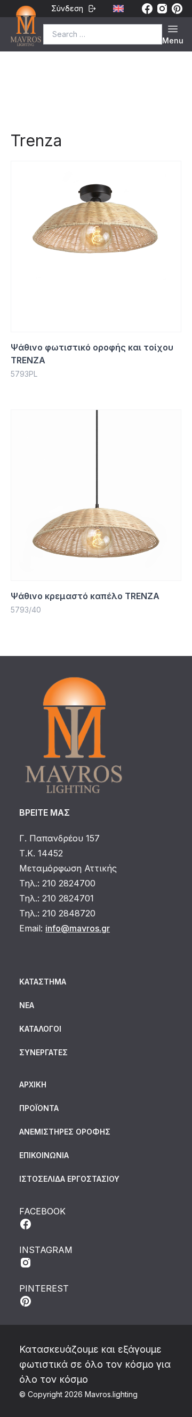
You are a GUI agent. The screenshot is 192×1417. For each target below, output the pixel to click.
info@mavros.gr (77, 928)
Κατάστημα (42, 981)
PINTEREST (44, 1288)
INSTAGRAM (46, 1249)
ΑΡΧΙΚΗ (32, 1084)
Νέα (26, 1005)
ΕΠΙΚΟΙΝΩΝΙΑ (44, 1155)
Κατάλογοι (40, 1028)
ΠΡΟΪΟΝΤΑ (39, 1108)
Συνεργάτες (43, 1052)
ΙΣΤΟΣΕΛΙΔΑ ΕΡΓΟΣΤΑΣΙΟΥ (69, 1178)
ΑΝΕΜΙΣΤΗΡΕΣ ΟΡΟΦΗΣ (64, 1131)
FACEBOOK (42, 1211)
